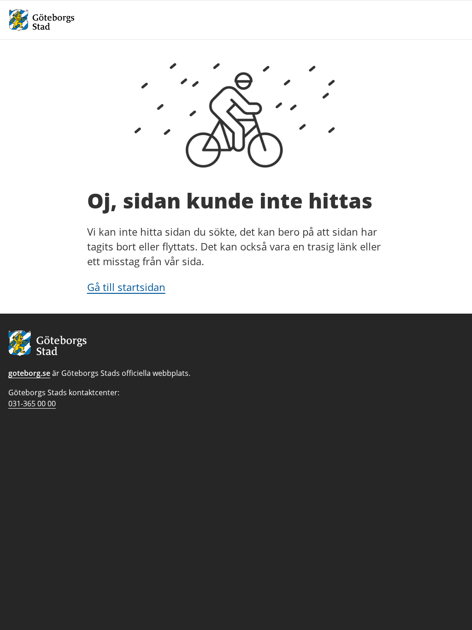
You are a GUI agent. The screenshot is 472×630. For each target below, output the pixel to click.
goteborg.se (29, 373)
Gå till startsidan (126, 287)
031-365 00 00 (32, 403)
